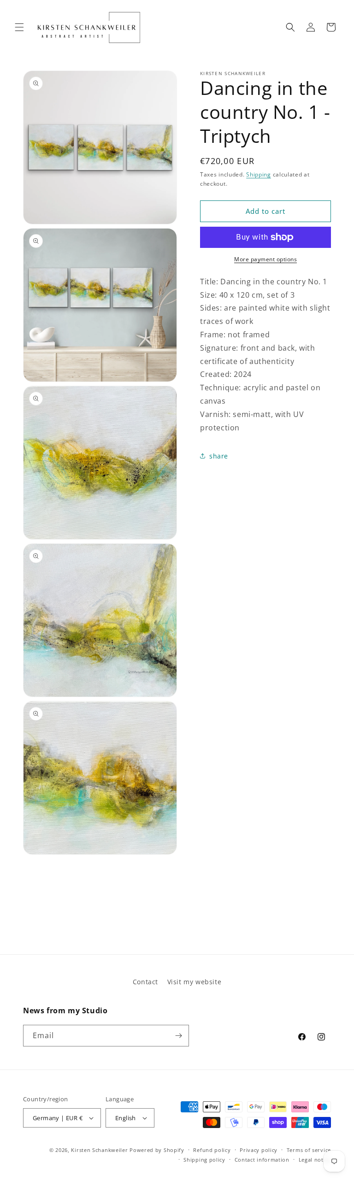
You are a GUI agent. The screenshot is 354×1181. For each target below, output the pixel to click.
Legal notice (315, 1159)
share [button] (218, 456)
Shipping (258, 174)
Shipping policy (204, 1159)
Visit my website (194, 981)
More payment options (265, 259)
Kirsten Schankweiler (100, 1149)
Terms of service (309, 1149)
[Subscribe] (178, 1035)
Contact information (262, 1159)
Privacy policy (258, 1149)
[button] (19, 27)
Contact (145, 981)
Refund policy (211, 1149)
